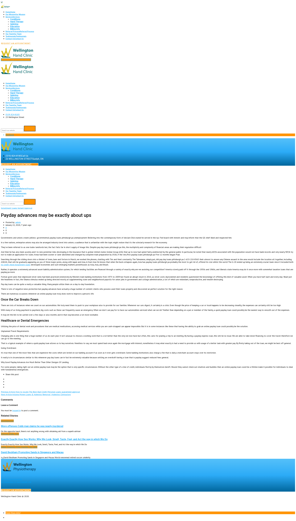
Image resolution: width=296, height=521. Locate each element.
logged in (16, 410)
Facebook (10, 135)
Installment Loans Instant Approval (16, 208)
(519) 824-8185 (13, 114)
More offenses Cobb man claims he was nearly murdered (32, 426)
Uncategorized (7, 421)
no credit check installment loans (15, 264)
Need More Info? (13, 513)
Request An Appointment (16, 43)
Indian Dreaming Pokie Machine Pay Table (19, 447)
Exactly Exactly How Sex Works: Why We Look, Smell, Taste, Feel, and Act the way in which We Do (54, 439)
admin (18, 222)
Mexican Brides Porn (10, 434)
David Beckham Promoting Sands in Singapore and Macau (32, 452)
